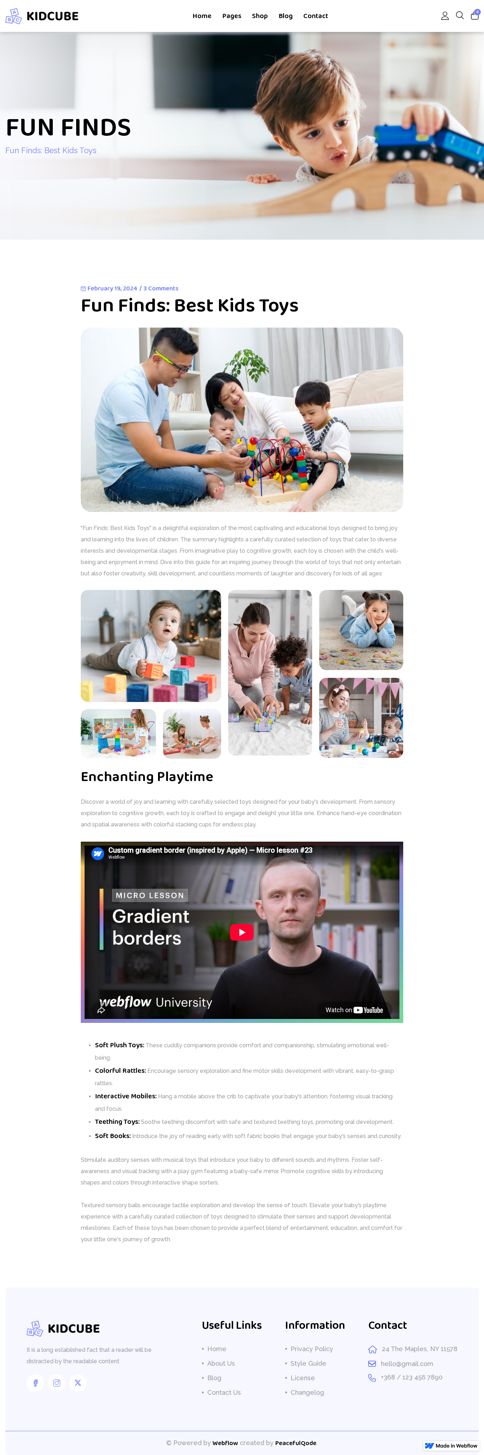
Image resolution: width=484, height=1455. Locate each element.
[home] (42, 16)
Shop (260, 16)
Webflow (225, 1443)
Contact (315, 16)
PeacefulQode (295, 1443)
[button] (237, 16)
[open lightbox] (151, 646)
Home (202, 16)
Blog (285, 16)
